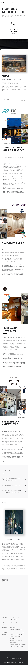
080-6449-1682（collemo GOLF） (17, 632)
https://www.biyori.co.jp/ (15, 625)
